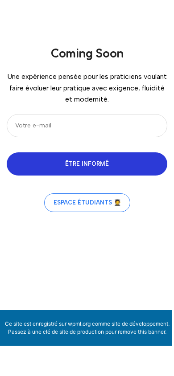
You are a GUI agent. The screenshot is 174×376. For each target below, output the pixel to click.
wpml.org (79, 323)
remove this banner (141, 331)
